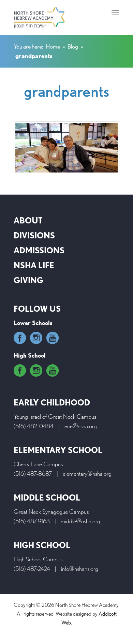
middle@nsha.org (80, 521)
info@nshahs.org (79, 568)
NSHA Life (34, 265)
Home (53, 46)
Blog (73, 46)
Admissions (39, 250)
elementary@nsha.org (87, 473)
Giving (28, 280)
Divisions (34, 235)
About (28, 220)
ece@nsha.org (80, 426)
